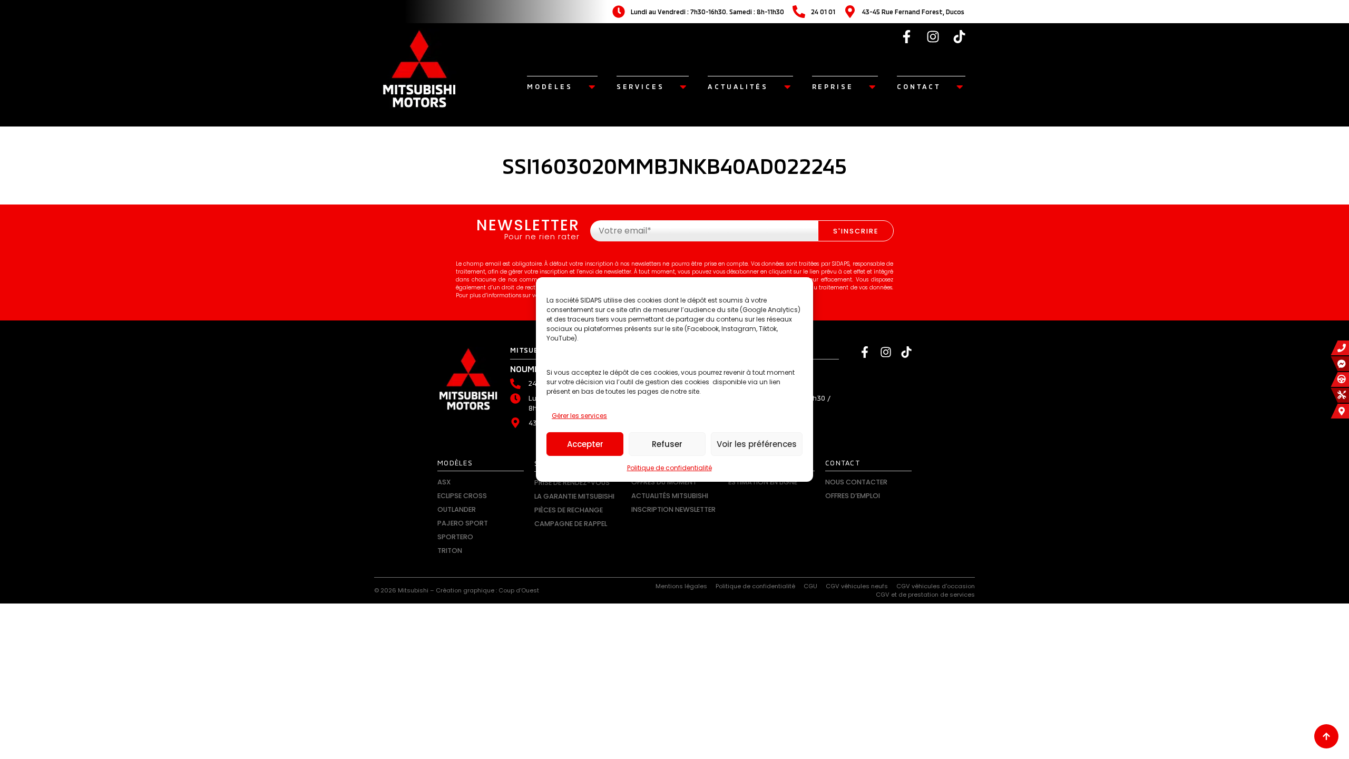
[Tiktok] (959, 36)
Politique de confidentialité (669, 467)
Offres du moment (664, 482)
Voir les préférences (757, 444)
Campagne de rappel (570, 523)
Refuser (667, 444)
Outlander (456, 509)
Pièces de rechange (568, 509)
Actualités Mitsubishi (669, 495)
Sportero (455, 536)
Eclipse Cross (462, 495)
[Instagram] (933, 36)
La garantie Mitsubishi (574, 496)
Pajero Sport (462, 523)
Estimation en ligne (762, 482)
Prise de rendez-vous (572, 482)
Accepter (585, 444)
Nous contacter (856, 482)
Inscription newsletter (673, 509)
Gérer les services (579, 415)
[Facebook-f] (907, 36)
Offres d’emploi (852, 495)
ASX (444, 482)
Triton (449, 550)
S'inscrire (855, 231)
